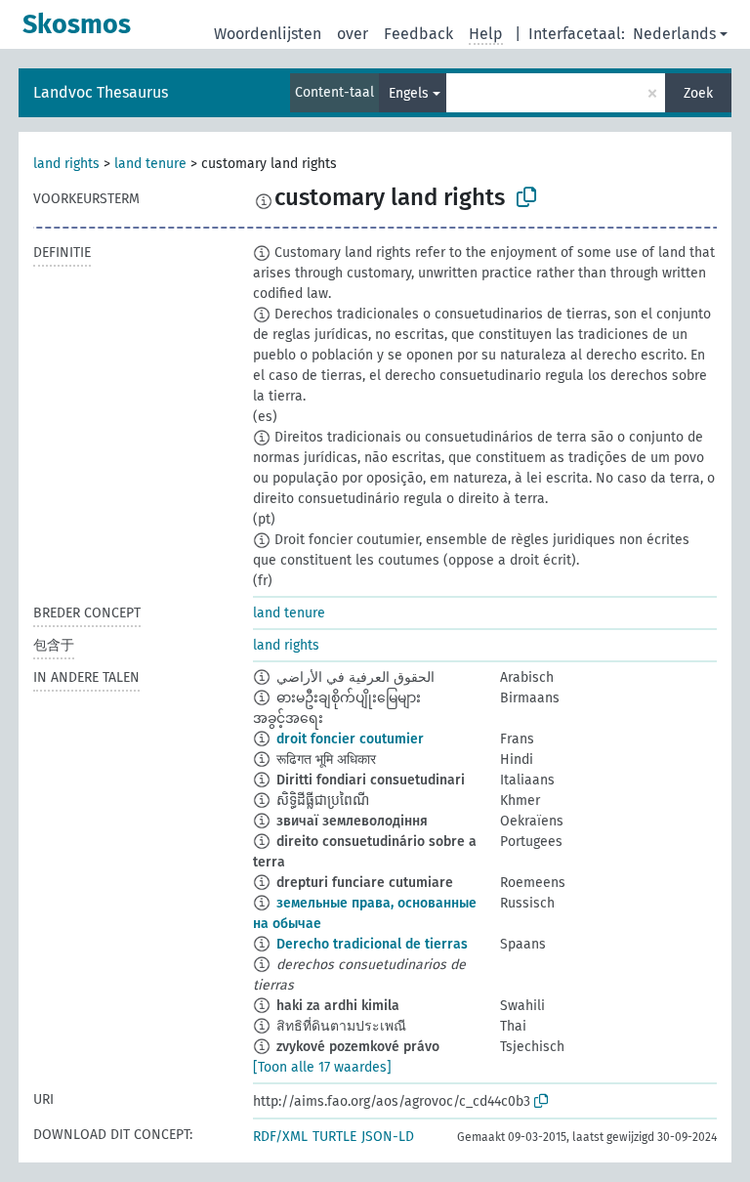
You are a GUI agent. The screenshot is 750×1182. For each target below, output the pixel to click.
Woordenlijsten (267, 33)
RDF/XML (280, 1136)
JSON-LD (387, 1136)
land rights (66, 163)
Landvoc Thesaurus (100, 92)
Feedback (418, 33)
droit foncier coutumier (350, 739)
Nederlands (674, 33)
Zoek (698, 93)
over (352, 33)
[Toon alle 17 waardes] (322, 1067)
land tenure (150, 163)
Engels (409, 93)
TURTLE (334, 1136)
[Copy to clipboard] (526, 197)
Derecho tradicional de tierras (372, 944)
